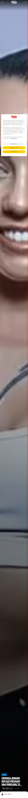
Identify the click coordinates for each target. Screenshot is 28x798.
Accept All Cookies (14, 151)
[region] (14, 135)
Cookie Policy (14, 138)
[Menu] (25, 2)
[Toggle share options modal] (11, 788)
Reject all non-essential (14, 147)
